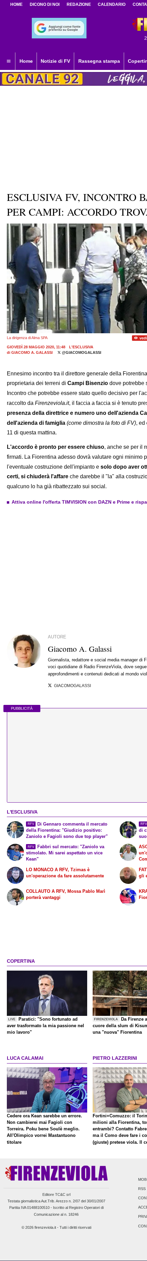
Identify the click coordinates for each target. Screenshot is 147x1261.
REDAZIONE (79, 4)
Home (16, 4)
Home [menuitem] (26, 61)
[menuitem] (8, 61)
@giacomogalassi (81, 352)
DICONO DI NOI (44, 4)
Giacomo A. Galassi (32, 352)
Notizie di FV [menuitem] (55, 61)
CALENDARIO (111, 4)
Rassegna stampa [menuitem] (99, 61)
